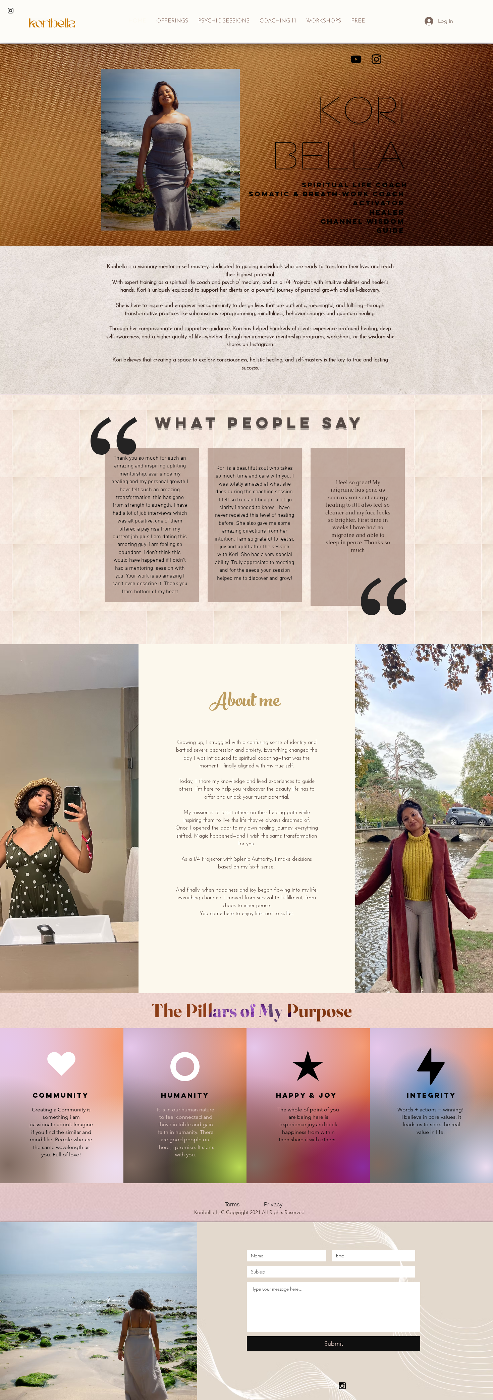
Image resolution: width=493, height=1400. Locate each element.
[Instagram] (376, 59)
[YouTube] (356, 59)
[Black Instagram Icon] (10, 10)
